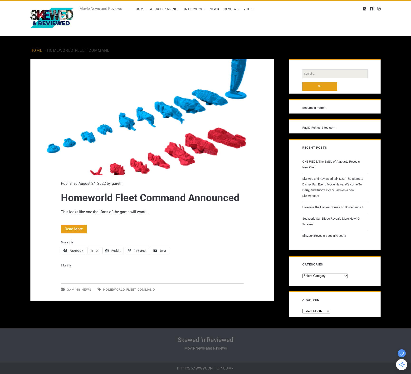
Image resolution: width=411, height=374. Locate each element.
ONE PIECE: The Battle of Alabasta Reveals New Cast (331, 164)
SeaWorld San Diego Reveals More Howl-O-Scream (331, 221)
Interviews (194, 9)
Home (141, 9)
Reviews (231, 9)
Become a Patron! (314, 107)
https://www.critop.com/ (205, 368)
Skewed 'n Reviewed (205, 339)
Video (249, 9)
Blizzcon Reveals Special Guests (324, 235)
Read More (76, 230)
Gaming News (79, 289)
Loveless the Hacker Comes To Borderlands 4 (332, 207)
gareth (117, 183)
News (214, 9)
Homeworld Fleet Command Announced (152, 117)
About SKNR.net (164, 9)
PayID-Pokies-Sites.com (318, 127)
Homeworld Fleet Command (129, 289)
